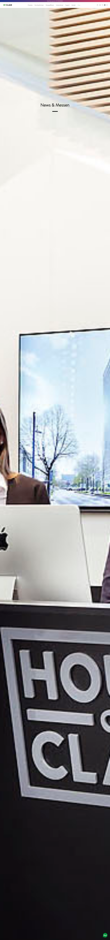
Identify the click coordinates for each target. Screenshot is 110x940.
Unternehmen (59, 5)
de (104, 5)
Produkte (30, 5)
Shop (79, 5)
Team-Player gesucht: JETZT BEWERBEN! (55, 1)
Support (67, 5)
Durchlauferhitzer (39, 5)
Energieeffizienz (50, 5)
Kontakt (73, 5)
